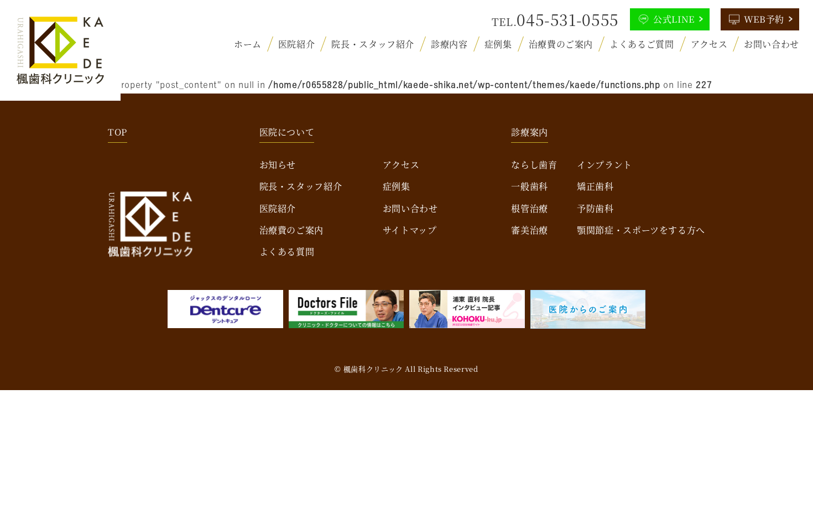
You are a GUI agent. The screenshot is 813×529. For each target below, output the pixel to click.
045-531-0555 (568, 19)
